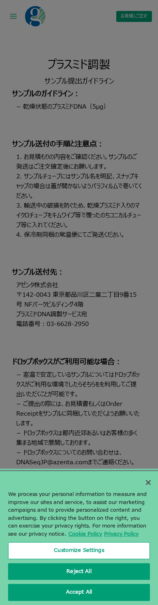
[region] (79, 538)
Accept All (79, 592)
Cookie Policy (85, 534)
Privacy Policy (121, 534)
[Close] (148, 482)
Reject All (78, 571)
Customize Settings (79, 550)
